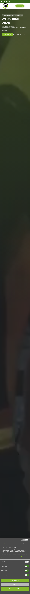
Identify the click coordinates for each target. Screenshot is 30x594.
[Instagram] (4, 1)
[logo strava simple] (9, 1)
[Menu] (27, 6)
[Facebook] (2, 1)
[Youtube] (6, 1)
